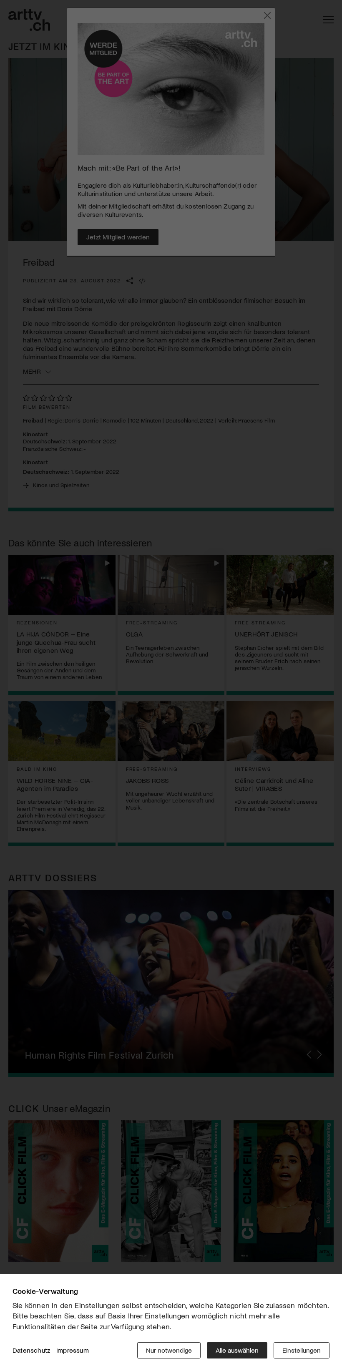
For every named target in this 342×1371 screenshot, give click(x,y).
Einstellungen (301, 1350)
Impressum (72, 1350)
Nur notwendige (169, 1350)
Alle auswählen (237, 1350)
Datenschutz (31, 1350)
